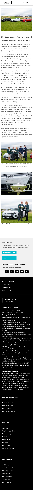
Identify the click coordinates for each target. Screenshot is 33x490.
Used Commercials (8, 448)
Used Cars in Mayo (7, 408)
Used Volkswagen (7, 434)
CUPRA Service (6, 482)
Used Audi (5, 428)
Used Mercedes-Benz (8, 431)
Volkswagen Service (8, 471)
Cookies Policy (6, 287)
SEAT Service (6, 479)
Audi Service (6, 465)
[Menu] (30, 2)
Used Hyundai (6, 439)
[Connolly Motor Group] (7, 3)
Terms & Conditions (8, 281)
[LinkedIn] (17, 271)
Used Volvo (5, 437)
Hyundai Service (7, 476)
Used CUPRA (6, 445)
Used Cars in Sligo (7, 405)
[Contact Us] (23, 2)
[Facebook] (7, 271)
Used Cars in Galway (8, 403)
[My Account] (27, 2)
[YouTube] (22, 271)
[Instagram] (12, 271)
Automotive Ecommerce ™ (21, 317)
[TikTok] (27, 271)
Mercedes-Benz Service (9, 468)
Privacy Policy (6, 284)
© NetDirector (6, 317)
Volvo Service (6, 473)
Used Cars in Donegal (8, 411)
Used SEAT (5, 442)
